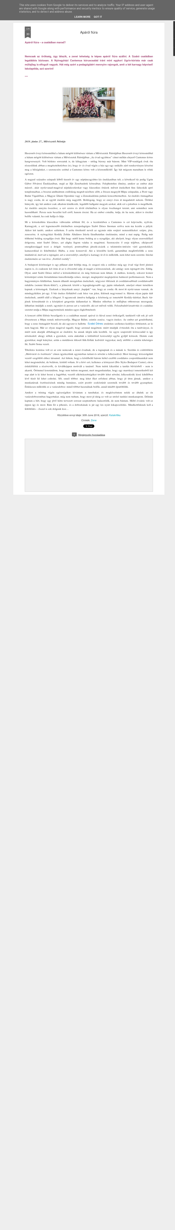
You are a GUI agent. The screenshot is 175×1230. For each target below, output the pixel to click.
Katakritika (114, 415)
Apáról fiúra (89, 32)
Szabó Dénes (95, 323)
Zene (94, 420)
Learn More (82, 16)
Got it (98, 16)
